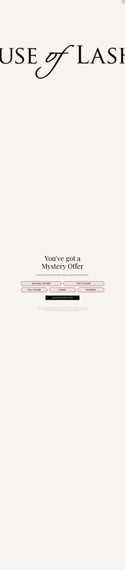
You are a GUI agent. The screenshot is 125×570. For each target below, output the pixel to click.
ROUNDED (91, 289)
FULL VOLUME (34, 289)
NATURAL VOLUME (41, 283)
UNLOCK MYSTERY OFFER (62, 298)
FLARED (62, 289)
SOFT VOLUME (84, 283)
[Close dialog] (123, 1)
